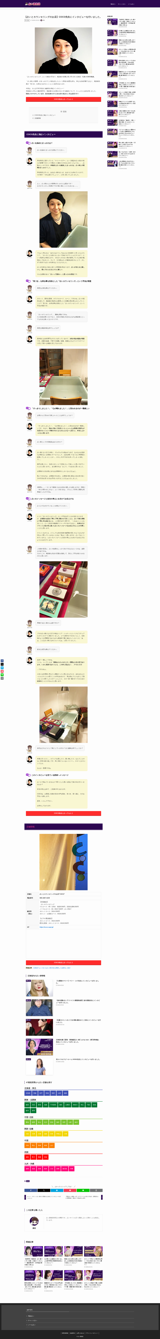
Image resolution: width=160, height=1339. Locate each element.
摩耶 (34, 1228)
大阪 (27, 1134)
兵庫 (33, 1134)
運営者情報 (65, 1333)
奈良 (51, 1134)
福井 (57, 1122)
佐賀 (33, 1168)
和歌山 (58, 1134)
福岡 (27, 1168)
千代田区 (53, 1105)
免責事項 (72, 1333)
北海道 (28, 1093)
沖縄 (71, 1168)
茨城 (94, 1105)
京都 (39, 1134)
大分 (51, 1168)
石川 (45, 1122)
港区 (60, 1105)
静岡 (33, 1122)
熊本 (45, 1168)
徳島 (27, 1157)
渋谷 (33, 1105)
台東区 (67, 1105)
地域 (28, 1181)
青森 (34, 1093)
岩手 (41, 1093)
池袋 (45, 1105)
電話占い (31, 1316)
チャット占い (32, 1320)
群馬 (33, 1110)
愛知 (27, 1122)
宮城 (47, 1093)
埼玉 (82, 1105)
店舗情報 (38, 118)
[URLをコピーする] (96, 1190)
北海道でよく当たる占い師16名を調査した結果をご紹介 (52, 968)
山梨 (70, 1122)
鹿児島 (64, 1168)
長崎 (39, 1168)
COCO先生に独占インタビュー (45, 115)
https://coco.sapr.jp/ (46, 927)
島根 (39, 1145)
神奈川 (75, 1105)
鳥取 (45, 1145)
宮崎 (57, 1168)
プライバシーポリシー (92, 1333)
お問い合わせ (80, 1333)
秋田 (53, 1093)
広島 (27, 1145)
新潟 (51, 1122)
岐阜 (76, 1122)
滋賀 (45, 1134)
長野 (63, 1122)
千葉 (88, 1105)
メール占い (32, 1325)
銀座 (27, 1105)
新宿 (39, 1105)
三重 (65, 1134)
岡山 (33, 1145)
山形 (59, 1093)
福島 (65, 1093)
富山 (39, 1122)
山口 (51, 1145)
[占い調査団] (32, 4)
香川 (33, 1157)
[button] (30, 1190)
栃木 (27, 1110)
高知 (45, 1157)
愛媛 (39, 1157)
